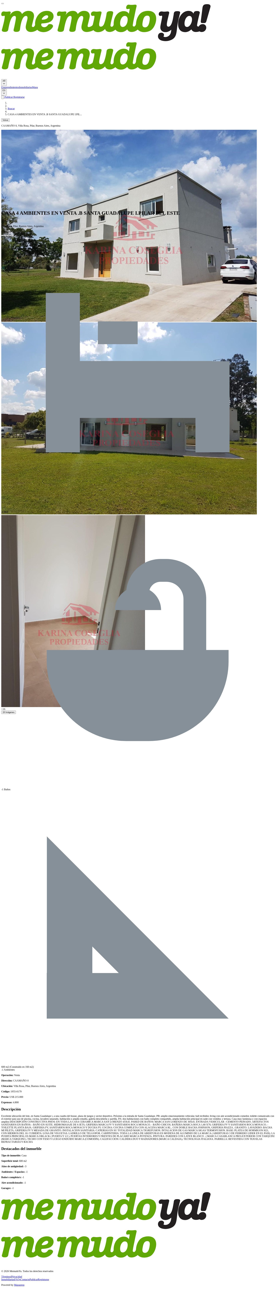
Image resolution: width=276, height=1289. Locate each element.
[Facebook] (2, 235)
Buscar (11, 108)
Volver (5, 120)
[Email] (13, 235)
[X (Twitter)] (5, 235)
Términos (6, 1276)
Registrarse (19, 97)
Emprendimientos (10, 87)
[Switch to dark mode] (2, 97)
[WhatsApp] (10, 235)
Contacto (25, 1279)
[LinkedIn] (7, 235)
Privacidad (16, 1276)
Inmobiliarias (25, 87)
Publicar (8, 97)
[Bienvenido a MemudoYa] (2, 3)
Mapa (35, 87)
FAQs (17, 1279)
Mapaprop (19, 1285)
